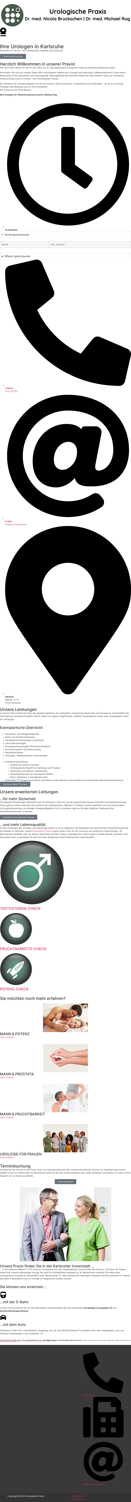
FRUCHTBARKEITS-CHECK (23, 949)
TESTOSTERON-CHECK (20, 908)
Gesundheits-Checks (42, 831)
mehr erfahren (7, 1037)
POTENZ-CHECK (14, 989)
